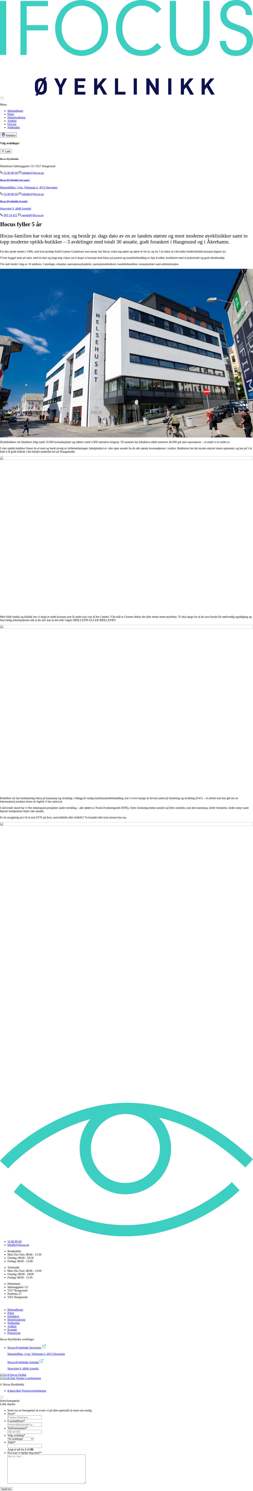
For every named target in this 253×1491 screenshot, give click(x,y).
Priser (10, 114)
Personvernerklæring (34, 1390)
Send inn (6, 1489)
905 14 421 (10, 215)
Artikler (11, 120)
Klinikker (10, 135)
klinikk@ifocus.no (32, 172)
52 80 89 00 (11, 172)
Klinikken (13, 1316)
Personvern (14, 1333)
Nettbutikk (13, 127)
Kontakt (12, 1329)
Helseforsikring (16, 117)
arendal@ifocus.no (32, 215)
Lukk (7, 151)
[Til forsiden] (126, 94)
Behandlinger (15, 110)
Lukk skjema (7, 1404)
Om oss (11, 124)
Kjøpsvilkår (14, 1390)
